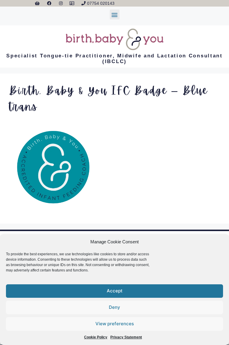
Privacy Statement (126, 337)
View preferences (114, 323)
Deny (114, 307)
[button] (115, 14)
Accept (115, 291)
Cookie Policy (95, 337)
